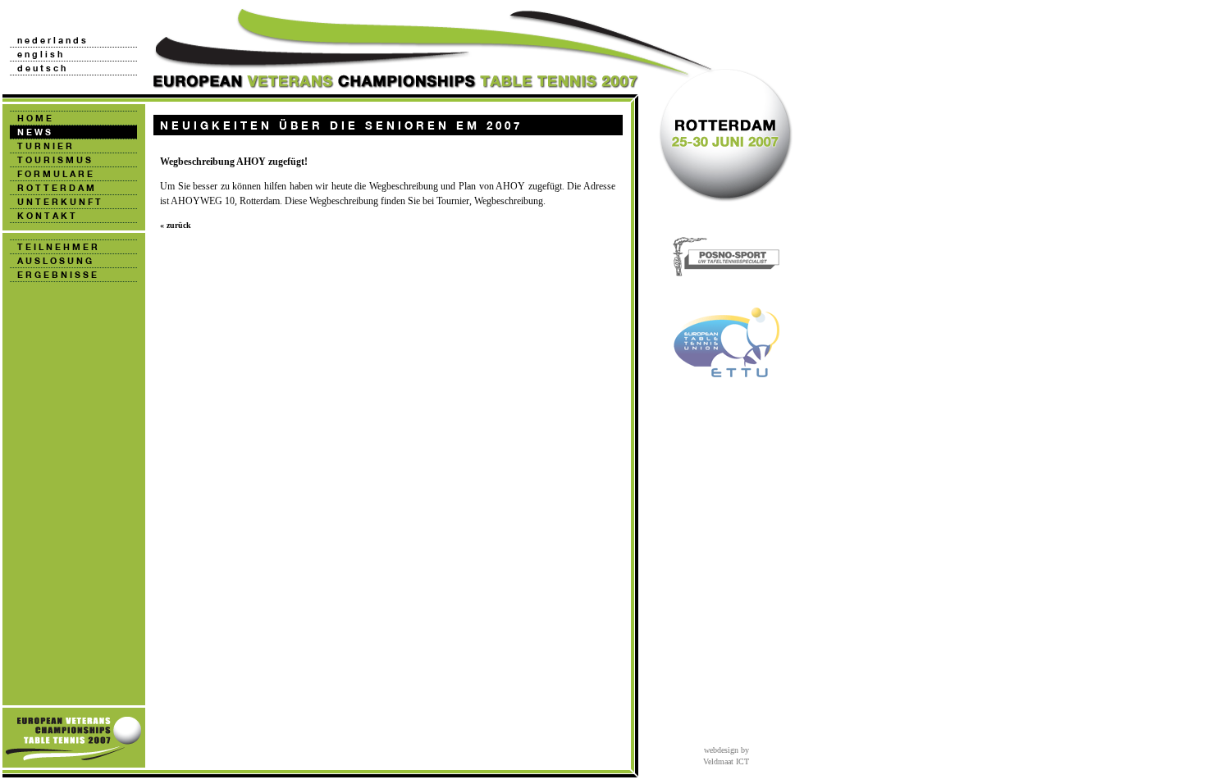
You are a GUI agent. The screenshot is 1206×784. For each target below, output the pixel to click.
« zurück (175, 225)
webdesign (721, 749)
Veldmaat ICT (726, 761)
